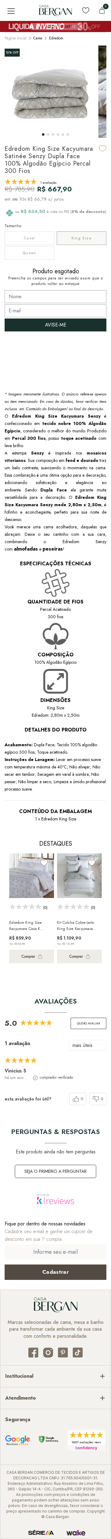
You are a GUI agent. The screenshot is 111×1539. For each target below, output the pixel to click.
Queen (29, 253)
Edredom (56, 38)
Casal (29, 238)
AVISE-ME (55, 324)
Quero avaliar (88, 1023)
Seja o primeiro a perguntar (55, 1171)
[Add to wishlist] (102, 148)
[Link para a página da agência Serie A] (41, 1533)
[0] (102, 10)
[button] (43, 134)
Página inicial (16, 38)
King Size (82, 238)
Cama (37, 38)
